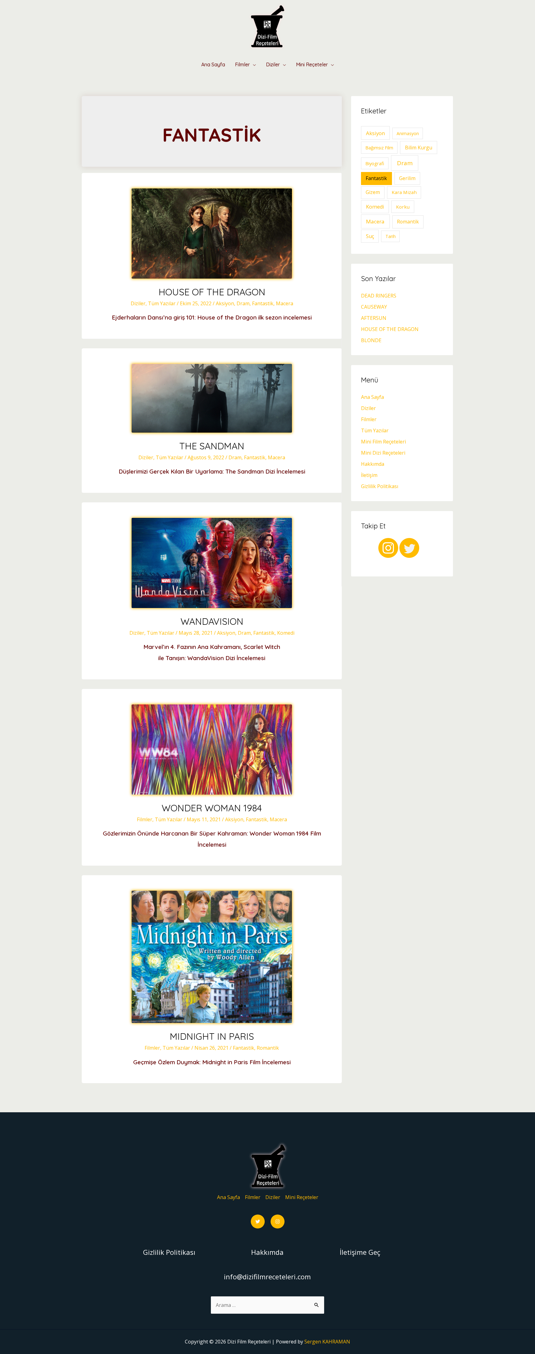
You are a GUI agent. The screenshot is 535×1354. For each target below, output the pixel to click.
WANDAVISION (212, 621)
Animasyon (408, 133)
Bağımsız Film (379, 147)
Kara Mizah (404, 192)
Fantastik (262, 303)
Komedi (285, 632)
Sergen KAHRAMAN (327, 1341)
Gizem (373, 192)
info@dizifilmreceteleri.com (267, 1276)
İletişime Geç (360, 1252)
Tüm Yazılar (162, 303)
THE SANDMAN (211, 446)
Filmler (242, 64)
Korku (403, 207)
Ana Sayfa (213, 64)
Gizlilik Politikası (379, 486)
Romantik (268, 1047)
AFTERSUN (373, 318)
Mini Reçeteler (312, 64)
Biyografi (374, 163)
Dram (243, 303)
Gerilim (407, 178)
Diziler (273, 64)
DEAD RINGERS (378, 295)
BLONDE (371, 340)
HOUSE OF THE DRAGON (212, 292)
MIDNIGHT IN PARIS (212, 1036)
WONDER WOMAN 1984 (212, 808)
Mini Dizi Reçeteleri (383, 452)
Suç (370, 236)
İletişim (369, 475)
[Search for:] (267, 1305)
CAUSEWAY (374, 306)
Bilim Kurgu (418, 147)
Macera (284, 303)
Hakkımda (372, 464)
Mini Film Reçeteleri (383, 441)
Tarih (390, 236)
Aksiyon (225, 303)
